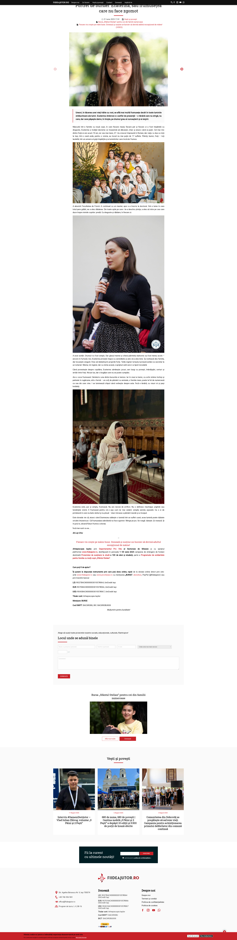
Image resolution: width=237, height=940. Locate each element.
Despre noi (75, 2)
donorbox (137, 575)
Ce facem (85, 2)
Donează (118, 2)
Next (182, 69)
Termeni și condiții (149, 899)
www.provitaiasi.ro (104, 575)
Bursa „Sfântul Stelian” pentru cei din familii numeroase (120, 22)
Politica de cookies (149, 905)
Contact (109, 2)
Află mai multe (110, 739)
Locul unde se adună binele (78, 638)
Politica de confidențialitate (153, 902)
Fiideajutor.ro (61, 3)
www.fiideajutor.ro (84, 575)
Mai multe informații (81, 937)
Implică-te (128, 2)
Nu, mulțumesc (206, 936)
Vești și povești (97, 2)
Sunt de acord (193, 936)
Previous (55, 69)
